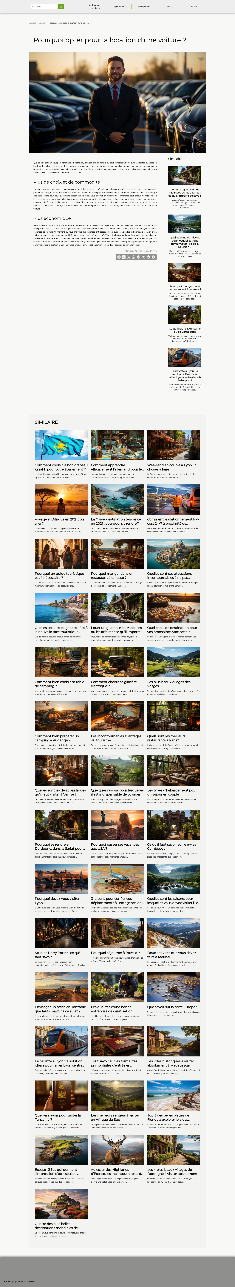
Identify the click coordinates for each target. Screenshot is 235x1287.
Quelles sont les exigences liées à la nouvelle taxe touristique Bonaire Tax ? (61, 632)
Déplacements (119, 6)
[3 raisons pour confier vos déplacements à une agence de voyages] (117, 878)
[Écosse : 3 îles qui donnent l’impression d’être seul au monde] (61, 1149)
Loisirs (169, 6)
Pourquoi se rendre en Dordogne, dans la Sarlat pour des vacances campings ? (59, 848)
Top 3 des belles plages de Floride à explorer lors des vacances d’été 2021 (168, 1119)
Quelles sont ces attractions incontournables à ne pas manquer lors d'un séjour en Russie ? (169, 580)
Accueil (32, 22)
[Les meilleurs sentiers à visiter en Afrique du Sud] (117, 1095)
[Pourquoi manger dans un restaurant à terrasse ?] (184, 272)
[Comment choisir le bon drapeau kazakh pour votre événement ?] (61, 445)
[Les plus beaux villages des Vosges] (173, 662)
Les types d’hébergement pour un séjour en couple (172, 792)
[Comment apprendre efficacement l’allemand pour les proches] (117, 445)
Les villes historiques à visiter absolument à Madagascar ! (170, 1063)
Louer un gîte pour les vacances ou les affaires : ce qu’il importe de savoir (184, 192)
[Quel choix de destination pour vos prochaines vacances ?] (173, 607)
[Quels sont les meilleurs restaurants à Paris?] (173, 716)
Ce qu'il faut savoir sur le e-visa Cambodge (185, 330)
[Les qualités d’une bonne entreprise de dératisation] (117, 987)
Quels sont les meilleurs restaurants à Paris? (166, 738)
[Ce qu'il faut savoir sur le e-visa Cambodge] (184, 314)
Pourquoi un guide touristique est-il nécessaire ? (59, 576)
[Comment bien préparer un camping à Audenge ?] (61, 716)
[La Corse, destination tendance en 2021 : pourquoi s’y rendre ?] (117, 499)
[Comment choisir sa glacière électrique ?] (117, 662)
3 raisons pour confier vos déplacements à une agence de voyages (116, 903)
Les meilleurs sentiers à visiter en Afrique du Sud (115, 1117)
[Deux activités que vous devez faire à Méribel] (173, 932)
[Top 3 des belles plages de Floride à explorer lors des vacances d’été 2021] (173, 1095)
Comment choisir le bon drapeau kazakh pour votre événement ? (61, 467)
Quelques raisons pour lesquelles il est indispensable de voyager (117, 792)
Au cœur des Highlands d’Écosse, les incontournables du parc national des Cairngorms (117, 1174)
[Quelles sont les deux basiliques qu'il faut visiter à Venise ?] (61, 770)
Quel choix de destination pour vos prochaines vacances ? (172, 630)
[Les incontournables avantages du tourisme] (117, 716)
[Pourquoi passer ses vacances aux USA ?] (117, 824)
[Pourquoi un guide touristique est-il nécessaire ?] (61, 553)
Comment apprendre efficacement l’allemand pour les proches (117, 469)
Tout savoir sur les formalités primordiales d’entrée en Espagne (114, 1065)
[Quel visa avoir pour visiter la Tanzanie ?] (61, 1095)
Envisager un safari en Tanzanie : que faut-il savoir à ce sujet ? (61, 1009)
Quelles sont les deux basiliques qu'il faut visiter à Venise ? (60, 792)
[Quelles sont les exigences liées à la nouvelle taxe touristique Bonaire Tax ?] (61, 607)
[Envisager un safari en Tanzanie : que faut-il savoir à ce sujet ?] (61, 987)
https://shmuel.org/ (42, 199)
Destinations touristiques (95, 6)
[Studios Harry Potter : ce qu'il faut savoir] (61, 932)
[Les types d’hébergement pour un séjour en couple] (173, 770)
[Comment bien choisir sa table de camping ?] (61, 662)
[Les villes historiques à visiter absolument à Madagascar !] (173, 1041)
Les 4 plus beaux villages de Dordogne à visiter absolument (172, 1172)
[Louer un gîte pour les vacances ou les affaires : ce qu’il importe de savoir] (184, 175)
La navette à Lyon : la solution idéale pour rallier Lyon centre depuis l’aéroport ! (184, 375)
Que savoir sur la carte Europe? (172, 1007)
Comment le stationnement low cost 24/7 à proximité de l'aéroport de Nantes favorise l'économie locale (173, 525)
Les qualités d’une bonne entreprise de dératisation (112, 1009)
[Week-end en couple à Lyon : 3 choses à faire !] (173, 445)
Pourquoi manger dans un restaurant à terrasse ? (184, 287)
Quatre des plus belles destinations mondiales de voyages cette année (56, 1228)
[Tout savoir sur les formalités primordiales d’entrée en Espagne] (117, 1041)
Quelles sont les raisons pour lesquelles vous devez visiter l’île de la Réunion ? (185, 242)
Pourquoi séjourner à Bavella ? (115, 953)
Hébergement (144, 6)
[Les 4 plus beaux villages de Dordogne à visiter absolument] (173, 1149)
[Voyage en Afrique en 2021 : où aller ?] (61, 499)
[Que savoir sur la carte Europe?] (173, 987)
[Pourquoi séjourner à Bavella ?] (117, 932)
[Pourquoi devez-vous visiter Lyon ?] (61, 878)
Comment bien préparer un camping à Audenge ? (57, 738)
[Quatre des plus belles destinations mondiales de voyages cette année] (61, 1203)
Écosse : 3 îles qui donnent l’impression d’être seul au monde (56, 1174)
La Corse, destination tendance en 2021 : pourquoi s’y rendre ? (116, 521)
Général (193, 6)
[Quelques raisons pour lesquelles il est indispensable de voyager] (117, 770)
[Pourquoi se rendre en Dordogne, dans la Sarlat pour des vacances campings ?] (61, 824)
